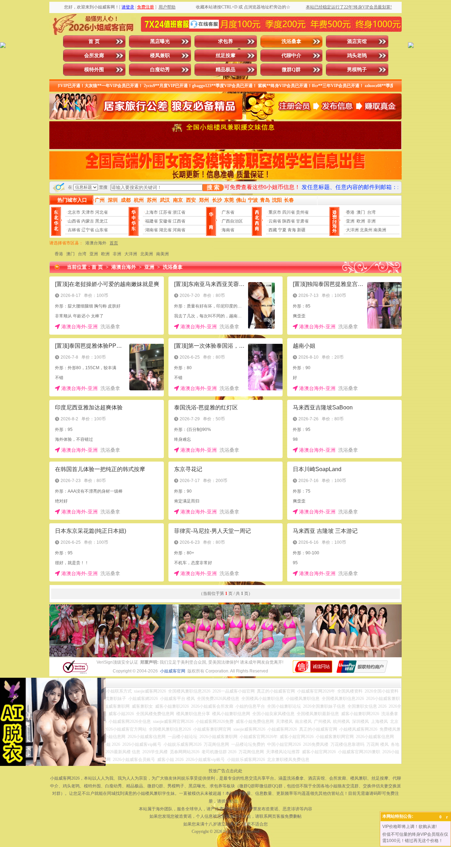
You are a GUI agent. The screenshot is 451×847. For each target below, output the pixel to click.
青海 (292, 229)
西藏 (272, 229)
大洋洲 (352, 229)
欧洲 (361, 221)
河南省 (179, 229)
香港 (350, 212)
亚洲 (350, 221)
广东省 (228, 212)
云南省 (274, 221)
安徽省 (165, 221)
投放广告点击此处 (225, 770)
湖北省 (165, 229)
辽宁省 (87, 229)
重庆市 (274, 212)
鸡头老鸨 (357, 55)
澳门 (361, 212)
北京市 (74, 212)
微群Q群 (291, 69)
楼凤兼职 (160, 55)
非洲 (371, 221)
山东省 (101, 229)
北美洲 (146, 253)
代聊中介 (291, 55)
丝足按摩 (225, 55)
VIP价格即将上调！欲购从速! (409, 826)
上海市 (151, 212)
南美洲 (379, 229)
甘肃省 (302, 221)
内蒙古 (87, 221)
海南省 (228, 229)
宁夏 (282, 229)
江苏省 (165, 212)
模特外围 (94, 69)
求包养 (225, 41)
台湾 (371, 212)
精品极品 (225, 69)
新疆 (301, 229)
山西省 (74, 221)
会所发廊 (94, 55)
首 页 (94, 41)
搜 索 (213, 187)
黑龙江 (101, 221)
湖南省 (151, 229)
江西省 (179, 221)
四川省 (288, 212)
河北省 (101, 212)
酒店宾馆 (357, 41)
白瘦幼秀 (160, 69)
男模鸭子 (357, 69)
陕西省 (288, 221)
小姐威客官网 (172, 671)
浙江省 (179, 212)
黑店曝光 (160, 41)
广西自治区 (232, 221)
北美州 (366, 229)
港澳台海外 (95, 242)
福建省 (151, 221)
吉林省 (74, 229)
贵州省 (302, 212)
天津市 (87, 212)
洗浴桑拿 (291, 41)
